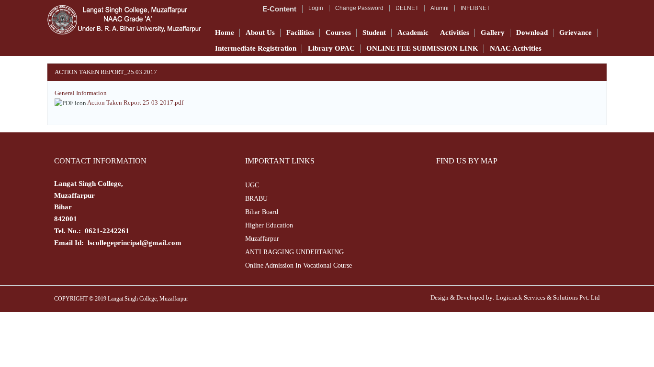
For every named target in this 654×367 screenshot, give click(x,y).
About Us (260, 32)
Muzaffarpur (262, 238)
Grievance (575, 32)
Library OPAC (331, 48)
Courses (338, 32)
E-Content (279, 9)
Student (374, 32)
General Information (81, 93)
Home (224, 32)
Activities (454, 32)
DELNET (406, 8)
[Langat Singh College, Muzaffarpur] (124, 19)
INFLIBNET (475, 8)
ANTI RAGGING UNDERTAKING (294, 252)
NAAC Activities (515, 48)
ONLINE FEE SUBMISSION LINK (422, 48)
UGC (252, 185)
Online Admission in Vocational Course (298, 265)
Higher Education (269, 225)
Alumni (439, 8)
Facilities (300, 32)
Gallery (493, 32)
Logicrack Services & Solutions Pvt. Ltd (548, 297)
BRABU (256, 198)
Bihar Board (261, 212)
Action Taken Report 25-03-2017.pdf (135, 102)
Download (532, 32)
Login (315, 8)
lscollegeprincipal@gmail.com (134, 243)
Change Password (359, 8)
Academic (412, 32)
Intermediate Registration (255, 48)
